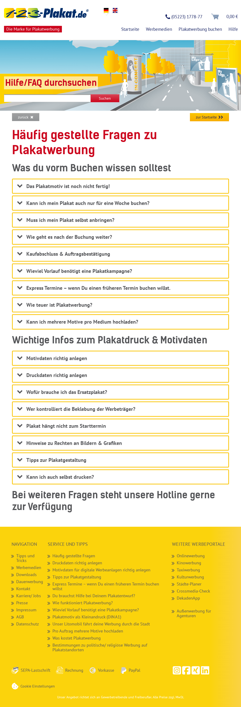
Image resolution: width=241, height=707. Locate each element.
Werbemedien (28, 567)
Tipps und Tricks (25, 558)
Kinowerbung (189, 562)
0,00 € (232, 16)
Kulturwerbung (190, 576)
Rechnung (74, 670)
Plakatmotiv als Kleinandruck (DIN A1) (86, 616)
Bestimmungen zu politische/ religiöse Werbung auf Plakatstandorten (99, 647)
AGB (20, 616)
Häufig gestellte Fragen (73, 555)
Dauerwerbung (29, 581)
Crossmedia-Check (193, 590)
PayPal (134, 670)
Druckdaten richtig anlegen (77, 562)
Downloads (26, 574)
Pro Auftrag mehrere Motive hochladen (87, 630)
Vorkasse (106, 670)
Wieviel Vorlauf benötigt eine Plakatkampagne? (95, 609)
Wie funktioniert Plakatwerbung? (82, 602)
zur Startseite (206, 117)
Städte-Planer (189, 583)
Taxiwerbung (188, 569)
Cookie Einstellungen (37, 686)
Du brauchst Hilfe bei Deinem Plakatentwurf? (93, 595)
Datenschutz (27, 623)
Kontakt (23, 588)
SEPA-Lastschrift (35, 670)
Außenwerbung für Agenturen (194, 613)
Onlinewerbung (191, 555)
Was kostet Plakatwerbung (76, 637)
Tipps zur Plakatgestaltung (76, 576)
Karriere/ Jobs (28, 595)
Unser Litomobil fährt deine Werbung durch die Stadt (101, 623)
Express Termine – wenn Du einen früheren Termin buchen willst (105, 586)
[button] (186, 670)
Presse (22, 602)
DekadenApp (188, 598)
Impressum (26, 609)
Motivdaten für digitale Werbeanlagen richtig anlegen (101, 569)
